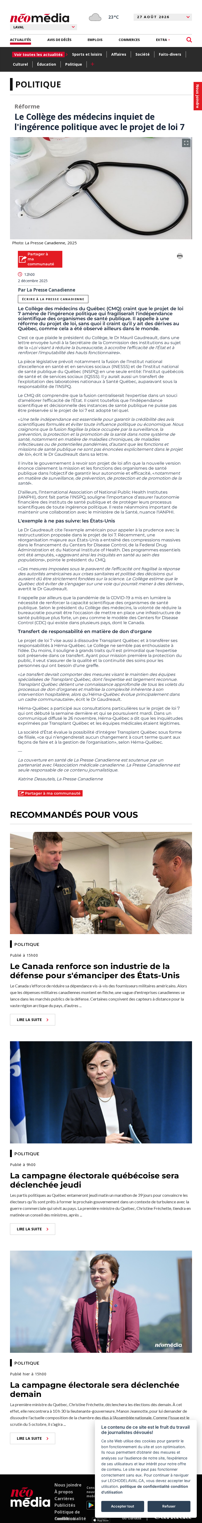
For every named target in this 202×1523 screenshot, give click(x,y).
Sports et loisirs (87, 54)
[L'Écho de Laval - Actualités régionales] (39, 18)
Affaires (118, 54)
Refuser (168, 1506)
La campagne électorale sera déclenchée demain (94, 1389)
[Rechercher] (189, 40)
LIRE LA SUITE (29, 1019)
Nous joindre (68, 1485)
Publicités (64, 1505)
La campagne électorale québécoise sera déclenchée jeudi (94, 1180)
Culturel (20, 64)
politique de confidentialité (145, 1486)
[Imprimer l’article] (180, 257)
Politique (73, 64)
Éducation (46, 64)
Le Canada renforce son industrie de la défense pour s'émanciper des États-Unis (95, 970)
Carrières (64, 1498)
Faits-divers (170, 54)
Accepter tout (122, 1506)
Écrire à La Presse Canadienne (53, 299)
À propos (63, 1492)
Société (142, 54)
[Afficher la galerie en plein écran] (186, 143)
